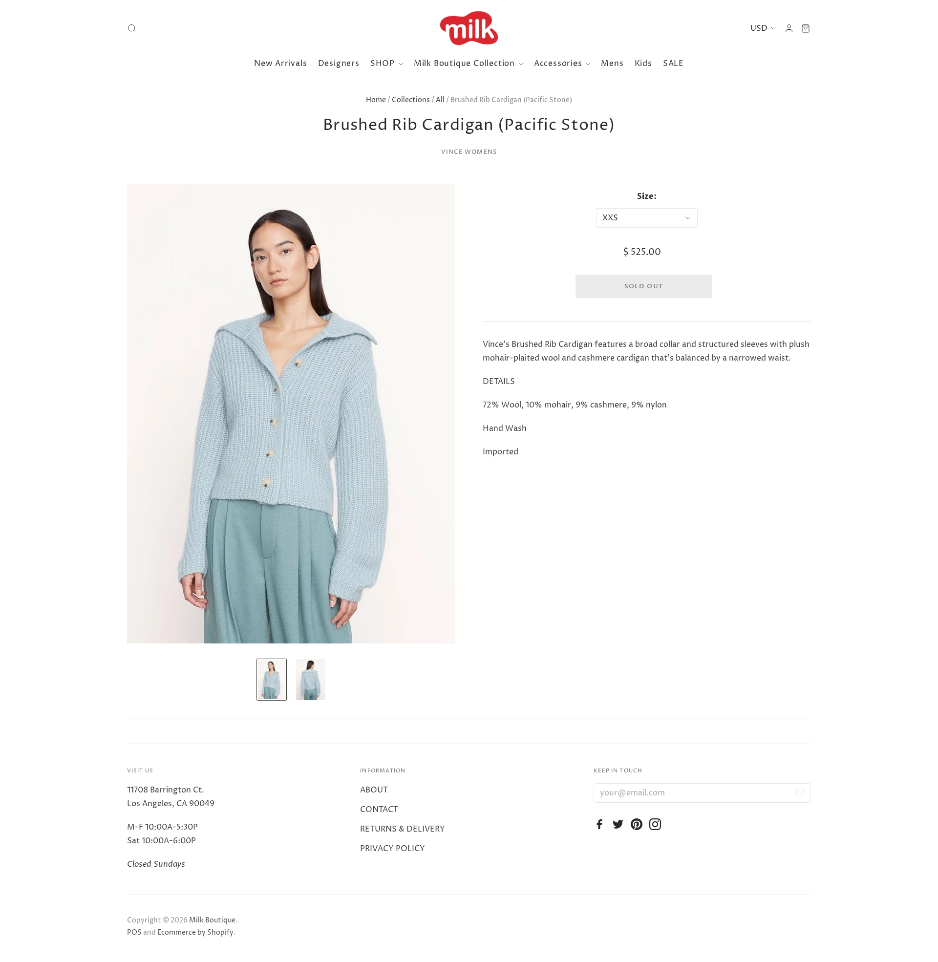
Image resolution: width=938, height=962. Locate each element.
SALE (673, 63)
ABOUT (374, 790)
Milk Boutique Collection (465, 63)
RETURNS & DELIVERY (402, 829)
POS (134, 932)
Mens (612, 63)
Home (376, 100)
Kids (643, 63)
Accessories (559, 63)
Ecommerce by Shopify (195, 932)
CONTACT (379, 809)
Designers (339, 63)
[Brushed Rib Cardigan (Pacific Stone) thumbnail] (271, 679)
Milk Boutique (212, 920)
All (440, 100)
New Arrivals (280, 63)
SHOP (383, 63)
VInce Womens (469, 152)
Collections (411, 100)
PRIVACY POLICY (392, 848)
